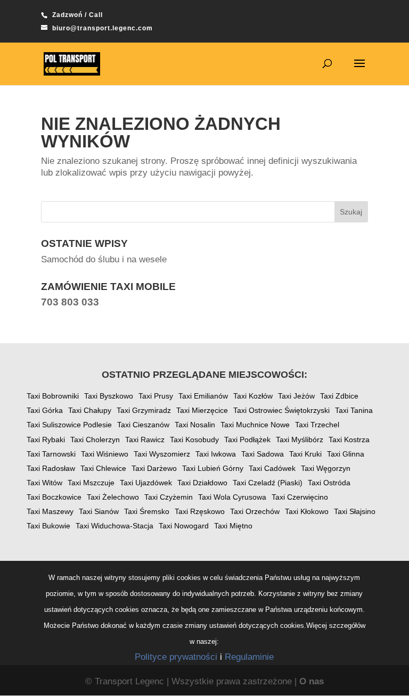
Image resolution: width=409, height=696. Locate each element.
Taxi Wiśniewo (104, 454)
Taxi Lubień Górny (212, 468)
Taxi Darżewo (154, 468)
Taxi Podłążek (247, 439)
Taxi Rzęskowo (200, 511)
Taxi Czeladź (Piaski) (267, 482)
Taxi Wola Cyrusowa (232, 497)
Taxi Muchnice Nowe (255, 424)
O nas (311, 681)
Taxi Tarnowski (51, 454)
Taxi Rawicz (145, 439)
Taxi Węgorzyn (325, 468)
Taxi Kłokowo (307, 511)
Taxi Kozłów (253, 396)
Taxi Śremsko (146, 511)
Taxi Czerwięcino (300, 497)
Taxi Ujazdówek (146, 482)
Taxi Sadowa (262, 454)
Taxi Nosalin (195, 424)
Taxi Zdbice (339, 396)
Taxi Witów (44, 482)
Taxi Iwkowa (215, 454)
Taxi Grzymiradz (144, 410)
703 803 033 (70, 302)
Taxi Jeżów (296, 396)
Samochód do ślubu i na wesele (104, 259)
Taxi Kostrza (349, 439)
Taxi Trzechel (317, 424)
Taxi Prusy (155, 396)
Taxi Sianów (99, 511)
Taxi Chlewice (103, 468)
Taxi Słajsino (354, 511)
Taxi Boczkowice (54, 497)
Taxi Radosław (51, 468)
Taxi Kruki (305, 454)
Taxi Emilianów (203, 396)
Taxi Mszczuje (91, 482)
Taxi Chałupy (89, 410)
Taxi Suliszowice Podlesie (69, 424)
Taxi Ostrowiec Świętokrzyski (281, 410)
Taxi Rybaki (46, 439)
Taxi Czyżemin (168, 497)
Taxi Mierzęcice (202, 410)
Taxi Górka (45, 410)
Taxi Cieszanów (143, 424)
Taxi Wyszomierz (162, 454)
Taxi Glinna (345, 454)
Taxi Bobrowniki (53, 396)
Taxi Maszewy (50, 511)
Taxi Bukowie (48, 525)
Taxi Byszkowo (108, 396)
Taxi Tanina (354, 410)
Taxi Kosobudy (194, 439)
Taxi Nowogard (184, 525)
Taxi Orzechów (255, 511)
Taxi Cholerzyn (95, 439)
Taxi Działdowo (202, 482)
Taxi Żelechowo (113, 497)
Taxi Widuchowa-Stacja (114, 525)
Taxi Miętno (233, 525)
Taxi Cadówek (272, 468)
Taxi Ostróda (329, 482)
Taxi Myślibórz (299, 439)
